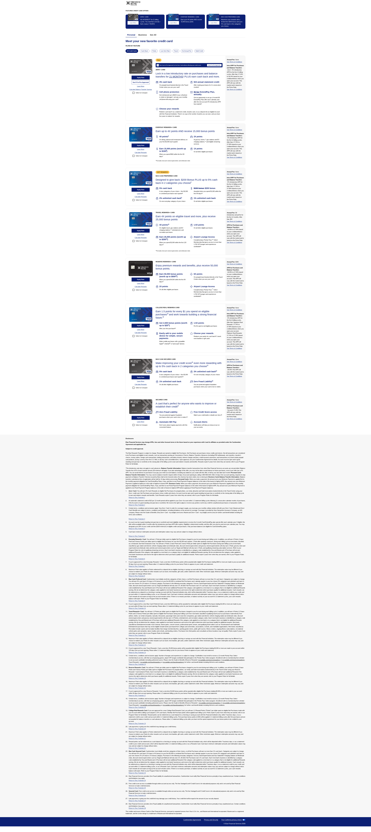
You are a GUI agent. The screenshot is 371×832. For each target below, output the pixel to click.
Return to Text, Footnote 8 (137, 576)
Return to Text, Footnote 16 (137, 688)
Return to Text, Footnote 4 (137, 528)
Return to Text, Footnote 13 (137, 652)
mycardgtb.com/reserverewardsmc (233, 660)
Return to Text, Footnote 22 (137, 748)
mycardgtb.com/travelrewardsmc (173, 662)
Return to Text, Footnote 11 (137, 635)
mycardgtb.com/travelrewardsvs (150, 662)
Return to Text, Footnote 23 (137, 773)
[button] (140, 86)
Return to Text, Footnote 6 (137, 559)
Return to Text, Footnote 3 (137, 519)
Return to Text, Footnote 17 (137, 695)
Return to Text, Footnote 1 (137, 497)
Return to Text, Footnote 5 (137, 536)
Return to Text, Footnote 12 (137, 645)
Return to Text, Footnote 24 (137, 780)
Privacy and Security (211, 820)
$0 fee (196, 92)
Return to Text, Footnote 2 (137, 505)
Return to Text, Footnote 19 (137, 723)
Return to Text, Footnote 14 (137, 664)
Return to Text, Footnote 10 (137, 608)
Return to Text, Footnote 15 (137, 678)
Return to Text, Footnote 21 (137, 738)
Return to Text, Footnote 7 (137, 566)
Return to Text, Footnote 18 (137, 707)
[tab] (131, 35)
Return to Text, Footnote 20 (137, 729)
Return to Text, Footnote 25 (137, 788)
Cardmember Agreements (192, 820)
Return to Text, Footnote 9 (137, 601)
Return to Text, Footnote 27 (137, 801)
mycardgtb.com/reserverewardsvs (209, 660)
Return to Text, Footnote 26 (137, 795)
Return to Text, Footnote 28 (137, 808)
